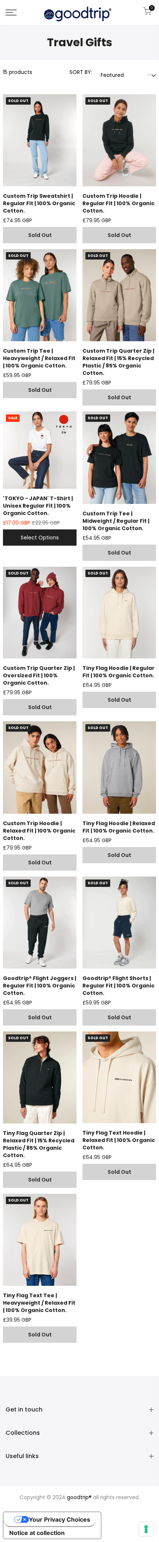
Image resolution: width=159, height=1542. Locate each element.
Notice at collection (37, 1532)
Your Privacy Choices (59, 1519)
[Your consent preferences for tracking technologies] (146, 1529)
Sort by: (81, 72)
